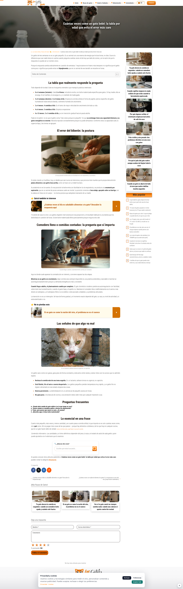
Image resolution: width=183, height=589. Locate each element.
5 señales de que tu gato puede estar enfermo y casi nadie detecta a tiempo (140, 262)
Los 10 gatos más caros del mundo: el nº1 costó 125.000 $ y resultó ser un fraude (140, 221)
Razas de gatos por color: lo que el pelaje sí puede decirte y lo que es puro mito (141, 215)
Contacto (151, 3)
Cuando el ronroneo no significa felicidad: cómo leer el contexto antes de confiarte (140, 243)
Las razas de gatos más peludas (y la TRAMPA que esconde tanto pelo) (140, 236)
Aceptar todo (137, 582)
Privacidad (43, 584)
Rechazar (127, 578)
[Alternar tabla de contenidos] (116, 74)
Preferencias (137, 578)
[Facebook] (33, 470)
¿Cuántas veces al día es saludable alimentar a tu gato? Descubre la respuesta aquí (51, 478)
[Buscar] (93, 448)
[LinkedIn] (44, 470)
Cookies (50, 584)
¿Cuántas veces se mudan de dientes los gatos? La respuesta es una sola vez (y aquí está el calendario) (99, 478)
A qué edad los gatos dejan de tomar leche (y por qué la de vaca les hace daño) (139, 202)
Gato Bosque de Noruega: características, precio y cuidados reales (141, 256)
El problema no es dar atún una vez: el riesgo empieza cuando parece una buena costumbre (140, 229)
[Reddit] (49, 470)
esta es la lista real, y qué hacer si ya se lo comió (70, 429)
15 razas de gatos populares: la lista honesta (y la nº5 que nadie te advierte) (140, 209)
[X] (38, 470)
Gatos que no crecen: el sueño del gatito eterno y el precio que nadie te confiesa (140, 250)
